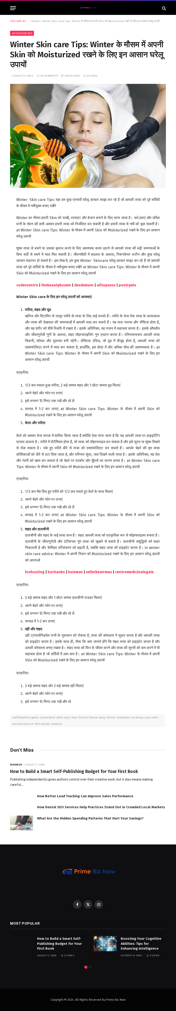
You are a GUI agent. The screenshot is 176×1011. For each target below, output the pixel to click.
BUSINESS (16, 764)
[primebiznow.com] (88, 8)
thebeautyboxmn (56, 285)
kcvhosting (34, 572)
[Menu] (13, 8)
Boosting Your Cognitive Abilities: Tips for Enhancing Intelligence (141, 944)
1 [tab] (86, 967)
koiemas (75, 572)
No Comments (49, 75)
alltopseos (106, 285)
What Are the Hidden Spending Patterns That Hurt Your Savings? (90, 818)
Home (35, 21)
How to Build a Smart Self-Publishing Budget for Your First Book (74, 771)
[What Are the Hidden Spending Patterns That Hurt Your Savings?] (21, 823)
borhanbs (56, 572)
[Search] (163, 8)
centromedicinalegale (134, 572)
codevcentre (27, 285)
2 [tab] (90, 967)
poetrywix (127, 285)
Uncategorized (22, 33)
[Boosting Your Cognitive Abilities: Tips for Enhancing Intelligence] (105, 943)
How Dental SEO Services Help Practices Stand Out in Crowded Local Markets (101, 807)
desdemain (84, 285)
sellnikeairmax (99, 572)
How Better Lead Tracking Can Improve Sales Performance (85, 796)
